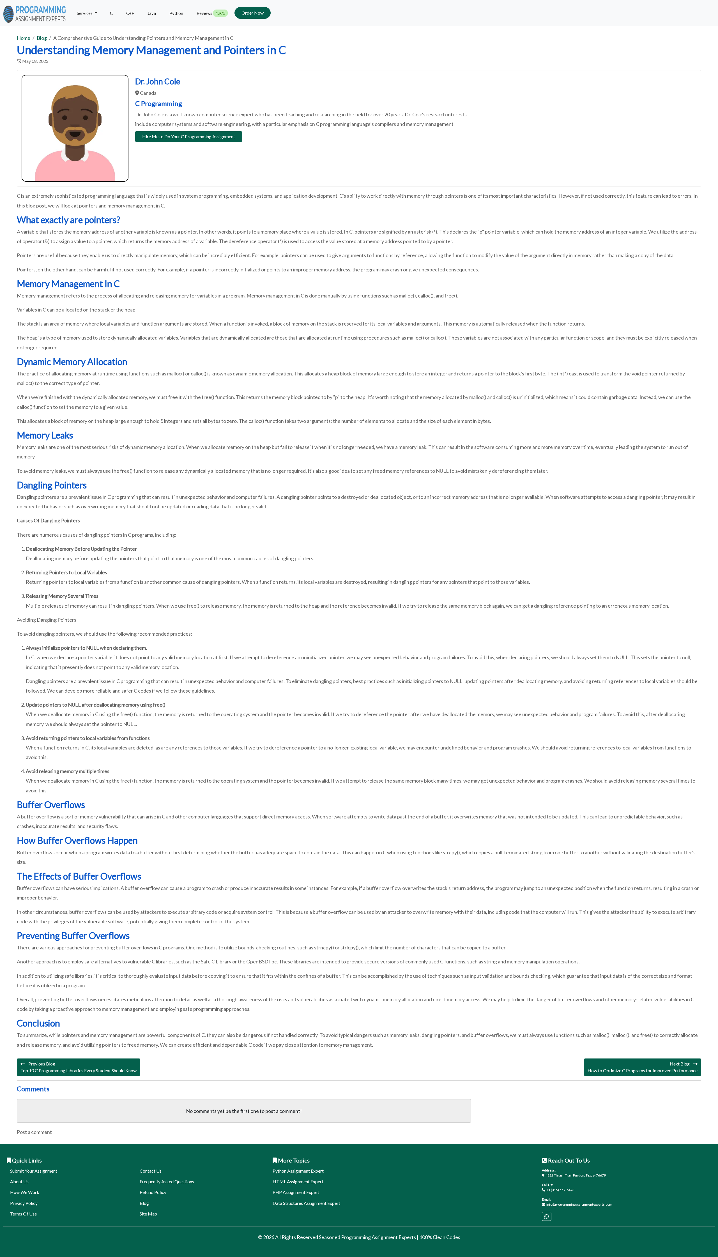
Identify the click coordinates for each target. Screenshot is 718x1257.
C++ (130, 13)
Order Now (252, 12)
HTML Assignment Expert (298, 1181)
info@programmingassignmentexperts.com (579, 1204)
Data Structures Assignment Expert (306, 1203)
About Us (19, 1181)
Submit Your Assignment (33, 1170)
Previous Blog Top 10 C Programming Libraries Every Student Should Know (78, 1067)
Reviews (211, 13)
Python (176, 13)
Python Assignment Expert (298, 1170)
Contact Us (151, 1170)
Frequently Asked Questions (167, 1181)
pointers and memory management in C (121, 205)
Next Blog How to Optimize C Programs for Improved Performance (643, 1067)
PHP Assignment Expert (296, 1192)
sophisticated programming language (94, 196)
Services (85, 13)
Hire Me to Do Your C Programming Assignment (188, 136)
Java (152, 13)
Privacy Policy (24, 1203)
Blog (144, 1203)
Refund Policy (153, 1192)
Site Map (148, 1213)
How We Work (24, 1192)
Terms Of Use (23, 1213)
